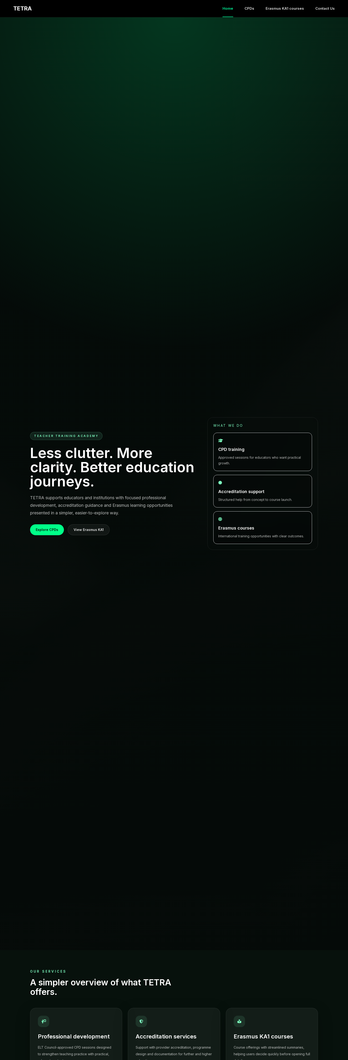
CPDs (249, 8)
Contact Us (325, 8)
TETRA (22, 8)
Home (228, 8)
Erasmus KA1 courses (285, 8)
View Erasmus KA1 (89, 530)
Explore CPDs (47, 530)
